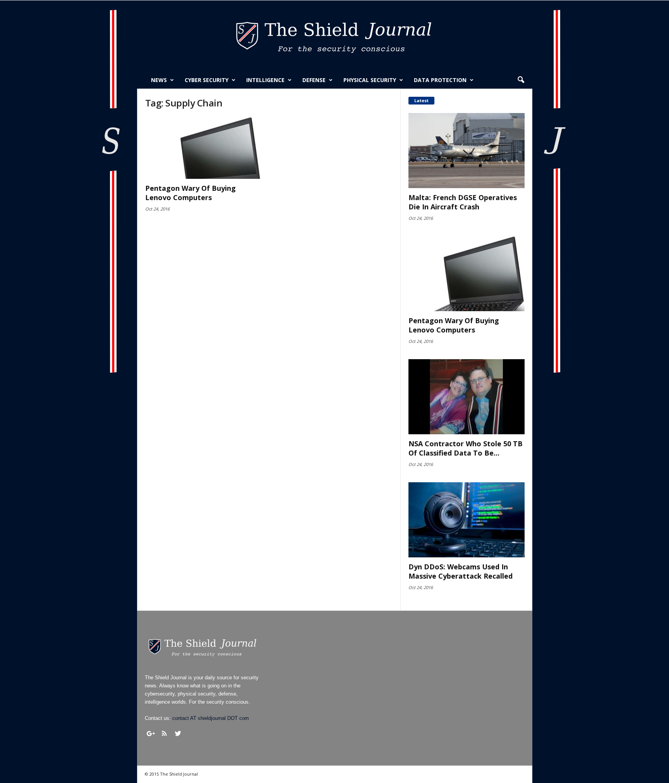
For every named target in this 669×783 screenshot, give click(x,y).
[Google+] (151, 733)
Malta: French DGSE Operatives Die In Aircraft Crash (462, 202)
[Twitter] (178, 733)
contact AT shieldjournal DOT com (210, 718)
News (159, 80)
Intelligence (265, 80)
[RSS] (164, 733)
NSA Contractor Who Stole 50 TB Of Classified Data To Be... (465, 448)
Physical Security (369, 80)
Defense (314, 80)
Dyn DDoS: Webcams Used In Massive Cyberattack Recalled (460, 571)
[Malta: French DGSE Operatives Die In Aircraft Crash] (466, 150)
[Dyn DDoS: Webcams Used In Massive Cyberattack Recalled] (466, 519)
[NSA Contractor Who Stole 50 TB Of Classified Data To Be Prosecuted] (466, 396)
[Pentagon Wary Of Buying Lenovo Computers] (203, 148)
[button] (520, 80)
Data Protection (440, 80)
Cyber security (206, 80)
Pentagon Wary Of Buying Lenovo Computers (190, 192)
